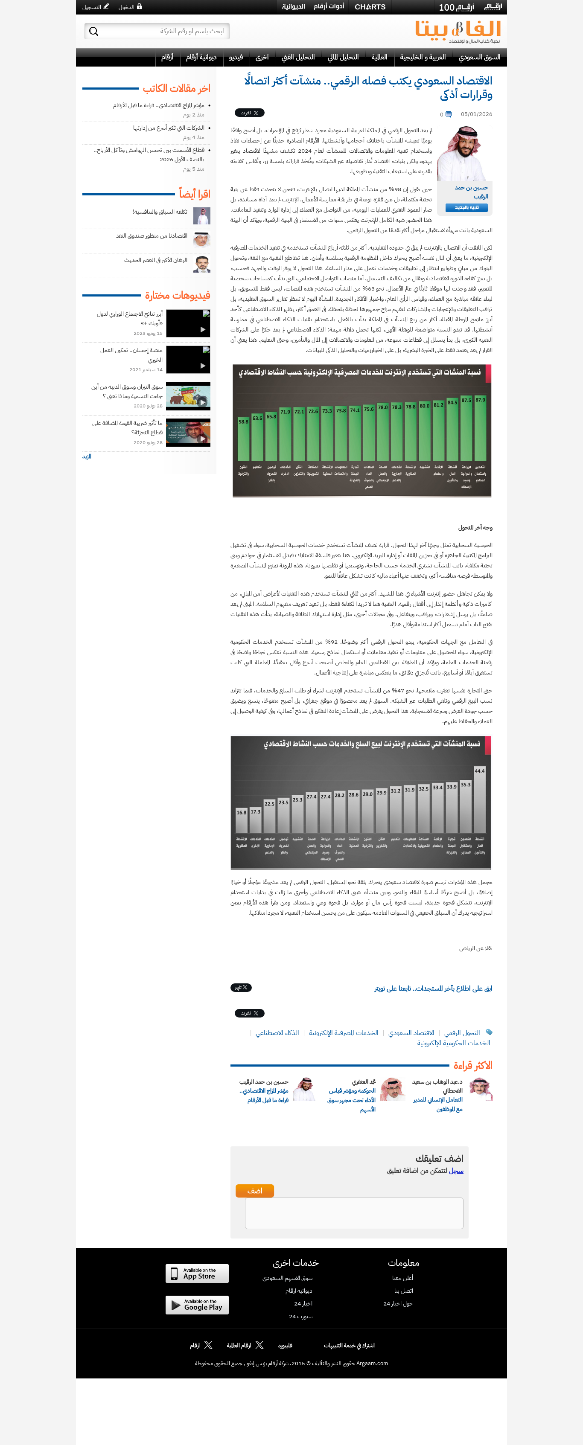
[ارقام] (493, 7)
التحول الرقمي (462, 1033)
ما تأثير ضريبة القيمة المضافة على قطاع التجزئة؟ (127, 428)
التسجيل (91, 7)
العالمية (380, 57)
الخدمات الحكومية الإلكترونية (453, 1043)
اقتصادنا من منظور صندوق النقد (151, 235)
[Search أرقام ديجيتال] (93, 31)
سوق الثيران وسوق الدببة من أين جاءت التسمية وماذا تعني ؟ (127, 391)
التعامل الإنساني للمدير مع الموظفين (438, 1104)
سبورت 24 (300, 1316)
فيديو (236, 57)
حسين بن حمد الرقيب (264, 1081)
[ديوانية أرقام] (293, 7)
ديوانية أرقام (201, 57)
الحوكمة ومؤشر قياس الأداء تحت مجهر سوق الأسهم (351, 1100)
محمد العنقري (364, 1081)
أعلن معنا (402, 1278)
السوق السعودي (480, 57)
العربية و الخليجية (423, 57)
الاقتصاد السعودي (410, 1033)
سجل (456, 1171)
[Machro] (413, 7)
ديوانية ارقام (299, 1291)
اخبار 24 (303, 1304)
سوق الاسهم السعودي (287, 1278)
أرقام (167, 57)
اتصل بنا (403, 1291)
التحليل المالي (343, 57)
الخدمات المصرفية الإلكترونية (344, 1033)
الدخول (126, 7)
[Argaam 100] (457, 7)
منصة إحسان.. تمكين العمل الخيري (131, 355)
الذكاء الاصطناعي (276, 1033)
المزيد (86, 456)
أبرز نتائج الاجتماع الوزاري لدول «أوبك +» (130, 318)
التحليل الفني (298, 57)
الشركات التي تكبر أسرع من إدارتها (168, 127)
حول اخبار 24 (398, 1304)
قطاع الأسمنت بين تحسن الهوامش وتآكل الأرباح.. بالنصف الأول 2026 (148, 154)
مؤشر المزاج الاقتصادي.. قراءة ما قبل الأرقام (264, 1095)
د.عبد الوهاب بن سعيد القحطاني (437, 1086)
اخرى (262, 57)
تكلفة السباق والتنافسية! (160, 211)
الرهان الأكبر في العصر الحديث (155, 260)
